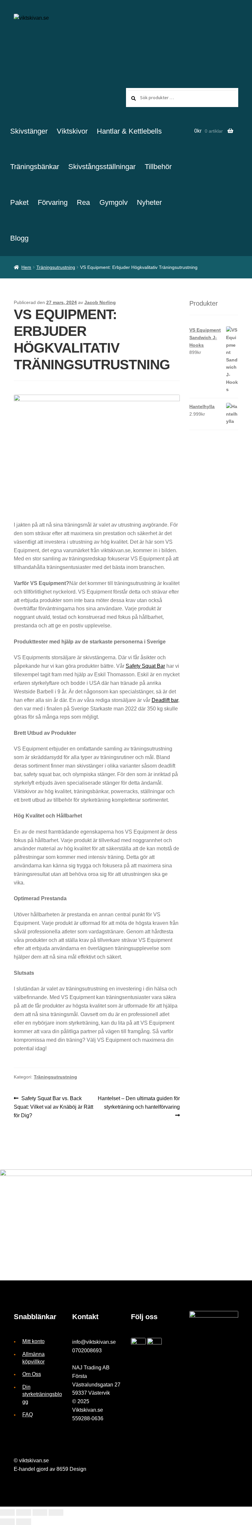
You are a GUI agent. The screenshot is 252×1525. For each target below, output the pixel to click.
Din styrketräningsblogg (42, 1394)
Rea (83, 202)
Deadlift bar (165, 700)
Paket (19, 202)
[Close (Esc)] (7, 1512)
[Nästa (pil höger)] (23, 1521)
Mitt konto (33, 1341)
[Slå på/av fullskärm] (39, 1512)
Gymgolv (113, 202)
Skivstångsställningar (102, 167)
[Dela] (23, 1512)
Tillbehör (158, 167)
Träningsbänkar (34, 167)
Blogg (19, 238)
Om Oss (31, 1374)
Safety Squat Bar (145, 666)
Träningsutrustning (55, 267)
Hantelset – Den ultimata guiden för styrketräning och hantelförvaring (138, 1102)
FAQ (27, 1414)
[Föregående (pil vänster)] (7, 1521)
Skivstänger (29, 131)
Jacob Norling (100, 302)
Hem (26, 267)
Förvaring (53, 202)
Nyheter (149, 202)
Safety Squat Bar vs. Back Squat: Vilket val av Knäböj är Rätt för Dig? (53, 1106)
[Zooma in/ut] (56, 1512)
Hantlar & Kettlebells (129, 131)
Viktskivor (72, 131)
